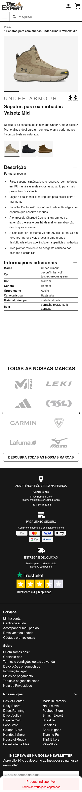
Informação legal (15, 671)
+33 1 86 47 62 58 (41, 504)
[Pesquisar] (14, 16)
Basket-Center (13, 701)
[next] (79, 413)
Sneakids (49, 725)
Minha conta (11, 618)
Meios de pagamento (18, 676)
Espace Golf (11, 720)
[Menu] (5, 17)
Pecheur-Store (53, 710)
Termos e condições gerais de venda (29, 661)
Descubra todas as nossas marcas (41, 457)
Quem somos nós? (16, 652)
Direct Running (13, 710)
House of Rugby (14, 739)
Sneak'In (49, 720)
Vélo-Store (50, 744)
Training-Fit (51, 734)
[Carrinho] (78, 6)
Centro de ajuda (14, 623)
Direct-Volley (12, 715)
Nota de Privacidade (17, 685)
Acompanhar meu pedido (21, 628)
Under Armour (31, 98)
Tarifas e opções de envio (21, 680)
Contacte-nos (41, 491)
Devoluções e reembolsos (21, 666)
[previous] (3, 413)
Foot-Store (10, 725)
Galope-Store (12, 729)
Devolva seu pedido (41, 566)
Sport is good (52, 729)
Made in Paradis (54, 701)
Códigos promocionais (19, 637)
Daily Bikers (11, 705)
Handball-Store (14, 734)
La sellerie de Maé (16, 744)
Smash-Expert (53, 715)
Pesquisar (25, 17)
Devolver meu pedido (18, 632)
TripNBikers (51, 739)
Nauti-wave (51, 705)
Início (7, 27)
